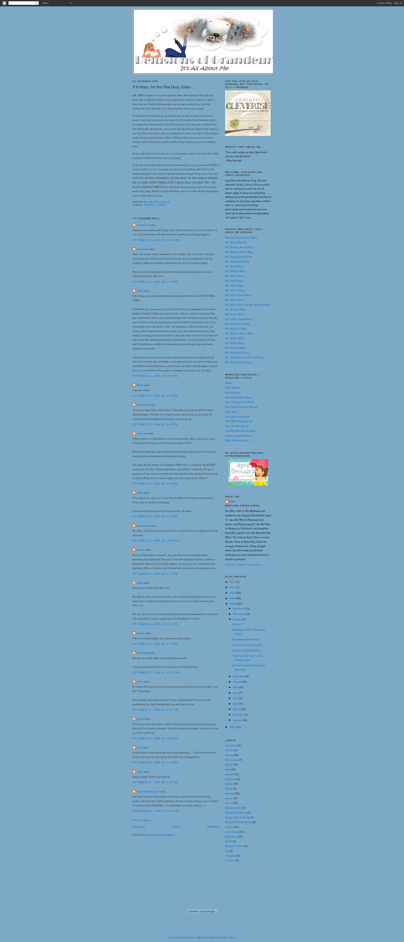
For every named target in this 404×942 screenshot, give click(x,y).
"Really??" (238, 624)
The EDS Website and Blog (240, 431)
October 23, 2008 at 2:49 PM (155, 395)
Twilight (230, 856)
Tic (227, 851)
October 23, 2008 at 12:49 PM (156, 240)
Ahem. (229, 383)
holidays (230, 779)
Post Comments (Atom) (161, 834)
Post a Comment (142, 820)
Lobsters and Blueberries (246, 650)
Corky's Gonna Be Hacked (247, 645)
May (236, 698)
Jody (139, 747)
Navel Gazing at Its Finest (239, 402)
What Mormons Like (237, 440)
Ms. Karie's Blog (234, 300)
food (227, 769)
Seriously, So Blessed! (237, 416)
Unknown (142, 433)
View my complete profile (243, 565)
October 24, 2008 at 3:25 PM (155, 573)
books (228, 750)
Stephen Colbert (234, 846)
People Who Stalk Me (237, 817)
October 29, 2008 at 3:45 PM (155, 762)
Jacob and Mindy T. (148, 791)
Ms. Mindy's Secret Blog (239, 333)
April (236, 703)
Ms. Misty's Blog (235, 338)
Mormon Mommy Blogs (239, 397)
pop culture (231, 832)
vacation (230, 860)
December (239, 608)
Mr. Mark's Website (236, 242)
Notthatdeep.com (164, 153)
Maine (229, 788)
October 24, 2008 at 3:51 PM (155, 624)
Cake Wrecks (232, 387)
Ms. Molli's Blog (234, 343)
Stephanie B (144, 525)
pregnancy (231, 836)
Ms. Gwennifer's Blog (237, 261)
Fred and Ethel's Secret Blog (241, 237)
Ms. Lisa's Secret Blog (237, 324)
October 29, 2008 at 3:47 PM (155, 782)
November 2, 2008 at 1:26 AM (156, 811)
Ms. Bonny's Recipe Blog (239, 247)
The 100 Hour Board (237, 426)
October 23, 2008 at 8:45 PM (155, 516)
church (229, 755)
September (239, 676)
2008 (233, 604)
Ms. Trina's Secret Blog (238, 362)
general (150, 205)
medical (229, 793)
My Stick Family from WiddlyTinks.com (202, 937)
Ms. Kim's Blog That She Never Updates (248, 304)
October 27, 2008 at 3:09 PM (155, 738)
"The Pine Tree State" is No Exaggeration (247, 658)
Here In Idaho (233, 392)
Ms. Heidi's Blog (234, 266)
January (237, 720)
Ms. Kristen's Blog (235, 309)
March (237, 709)
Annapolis (231, 745)
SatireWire (231, 411)
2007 (233, 727)
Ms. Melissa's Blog (236, 328)
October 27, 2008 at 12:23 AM (156, 672)
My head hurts (233, 808)
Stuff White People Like (238, 421)
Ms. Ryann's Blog (235, 347)
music (228, 803)
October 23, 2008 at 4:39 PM (155, 424)
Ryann (140, 719)
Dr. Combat (231, 760)
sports (228, 841)
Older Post (213, 826)
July (235, 687)
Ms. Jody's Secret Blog (238, 295)
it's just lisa (143, 225)
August (237, 682)
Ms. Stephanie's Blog (237, 352)
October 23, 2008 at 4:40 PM (155, 483)
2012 (233, 582)
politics (229, 827)
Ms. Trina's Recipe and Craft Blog (244, 357)
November (239, 614)
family (229, 764)
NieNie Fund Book (236, 812)
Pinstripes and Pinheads (245, 639)
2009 (233, 598)
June (236, 692)
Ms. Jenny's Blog (235, 290)
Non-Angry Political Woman (241, 407)
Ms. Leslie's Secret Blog (238, 319)
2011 (233, 587)
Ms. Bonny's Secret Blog (239, 252)
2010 (233, 593)
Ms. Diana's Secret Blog (238, 256)
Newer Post (139, 826)
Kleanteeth (143, 405)
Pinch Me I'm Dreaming (238, 822)
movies (229, 798)
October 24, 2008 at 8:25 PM (155, 644)
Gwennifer (143, 249)
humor (161, 205)
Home (176, 826)
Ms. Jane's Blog (234, 280)
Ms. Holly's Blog (234, 276)
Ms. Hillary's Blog (235, 271)
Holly (140, 385)
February (238, 714)
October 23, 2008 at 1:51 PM (155, 376)
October (238, 619)
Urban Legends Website (238, 436)
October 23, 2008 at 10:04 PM (156, 540)
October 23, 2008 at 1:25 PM (155, 282)
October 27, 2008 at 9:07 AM (155, 710)
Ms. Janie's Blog (234, 285)
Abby (140, 291)
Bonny (141, 549)
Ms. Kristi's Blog (234, 314)
